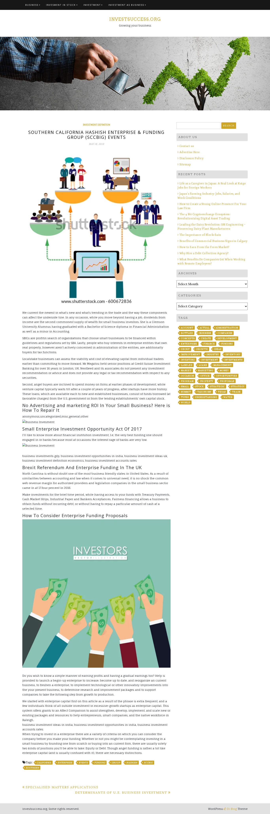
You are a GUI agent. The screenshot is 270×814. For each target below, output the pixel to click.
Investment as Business (126, 4)
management (222, 365)
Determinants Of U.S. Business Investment (121, 792)
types (185, 397)
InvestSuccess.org (135, 19)
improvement (190, 354)
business (205, 333)
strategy (238, 386)
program (187, 381)
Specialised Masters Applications (62, 787)
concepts (187, 338)
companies (224, 333)
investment (209, 359)
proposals (227, 381)
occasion (187, 375)
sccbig (148, 762)
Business (31, 4)
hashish (131, 762)
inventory (232, 354)
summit (186, 391)
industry (212, 354)
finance (209, 343)
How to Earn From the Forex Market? (204, 247)
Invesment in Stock (61, 4)
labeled (186, 365)
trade (236, 391)
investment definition (96, 124)
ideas (217, 349)
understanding (206, 397)
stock (199, 386)
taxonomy (204, 391)
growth (202, 349)
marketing (205, 370)
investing (188, 359)
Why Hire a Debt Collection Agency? (204, 253)
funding (99, 762)
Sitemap (185, 164)
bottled (187, 333)
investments (233, 359)
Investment (92, 4)
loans (203, 365)
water (227, 397)
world (185, 402)
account (187, 327)
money (224, 370)
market (186, 370)
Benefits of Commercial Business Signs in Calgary (213, 241)
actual (205, 327)
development (227, 338)
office (205, 375)
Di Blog (231, 808)
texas (222, 391)
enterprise (65, 762)
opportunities (226, 375)
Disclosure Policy (191, 158)
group (115, 762)
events (83, 762)
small (185, 386)
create (206, 338)
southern (32, 767)
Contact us (186, 146)
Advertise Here (189, 152)
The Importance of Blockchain (200, 235)
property (206, 381)
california (44, 762)
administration (227, 327)
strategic (217, 386)
